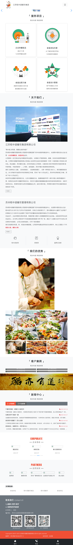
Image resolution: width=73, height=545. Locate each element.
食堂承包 (13, 491)
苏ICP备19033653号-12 (17, 536)
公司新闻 (11, 404)
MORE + (8, 191)
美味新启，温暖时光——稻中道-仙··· (17, 426)
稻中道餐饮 (44, 491)
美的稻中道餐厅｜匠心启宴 (14, 420)
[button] (31, 455)
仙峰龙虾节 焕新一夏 (12, 415)
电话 (36, 544)
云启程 (51, 536)
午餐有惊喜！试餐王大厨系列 (15, 409)
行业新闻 (22, 404)
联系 (57, 544)
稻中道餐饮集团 (29, 491)
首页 (15, 544)
